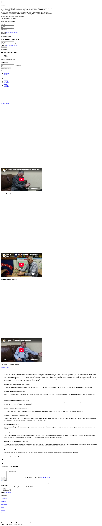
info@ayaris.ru (7, 492)
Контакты (3, 512)
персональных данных (11, 32)
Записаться (3, 33)
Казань (5, 55)
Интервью (3, 501)
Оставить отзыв (5, 103)
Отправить (3, 479)
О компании (4, 498)
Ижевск (6, 56)
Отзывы (3, 510)
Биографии (4, 504)
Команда (3, 507)
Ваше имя (3, 469)
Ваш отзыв (3, 477)
